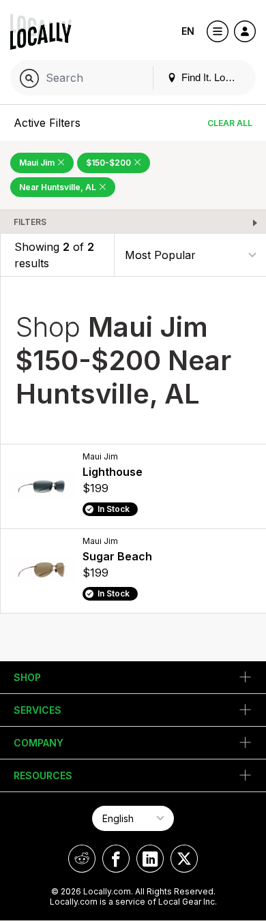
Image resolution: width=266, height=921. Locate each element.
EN (187, 31)
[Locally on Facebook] (116, 859)
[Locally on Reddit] (81, 859)
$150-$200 (109, 162)
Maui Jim (38, 162)
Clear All (229, 123)
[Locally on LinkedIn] (150, 859)
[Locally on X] (184, 859)
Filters (30, 222)
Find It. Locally (212, 77)
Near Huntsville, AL (58, 187)
